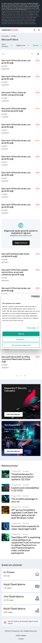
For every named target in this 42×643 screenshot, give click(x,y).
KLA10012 (5, 365)
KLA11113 (4, 178)
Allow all (21, 334)
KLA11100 (4, 194)
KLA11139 (4, 162)
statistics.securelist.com (21, 235)
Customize (20, 339)
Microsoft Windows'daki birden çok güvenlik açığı (16, 255)
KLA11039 (4, 259)
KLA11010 (4, 278)
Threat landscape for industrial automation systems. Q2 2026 (22, 477)
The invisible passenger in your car (24, 500)
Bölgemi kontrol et (21, 243)
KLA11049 (4, 210)
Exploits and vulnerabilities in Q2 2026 (25, 489)
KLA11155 (4, 146)
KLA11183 (4, 114)
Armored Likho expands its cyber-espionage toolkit (25, 527)
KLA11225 (4, 82)
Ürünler (13, 36)
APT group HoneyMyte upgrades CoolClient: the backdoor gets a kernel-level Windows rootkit (24, 514)
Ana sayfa (5, 36)
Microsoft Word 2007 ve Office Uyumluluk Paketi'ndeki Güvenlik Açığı (16, 359)
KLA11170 (4, 130)
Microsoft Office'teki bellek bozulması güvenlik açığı (14, 109)
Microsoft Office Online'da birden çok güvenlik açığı (14, 93)
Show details (31, 328)
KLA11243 (4, 66)
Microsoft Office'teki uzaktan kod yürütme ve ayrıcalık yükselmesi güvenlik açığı (15, 272)
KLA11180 (4, 98)
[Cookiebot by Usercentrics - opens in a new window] (31, 296)
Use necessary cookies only (21, 345)
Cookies (21, 639)
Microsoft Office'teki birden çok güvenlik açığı (16, 61)
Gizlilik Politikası (21, 635)
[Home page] (10, 30)
